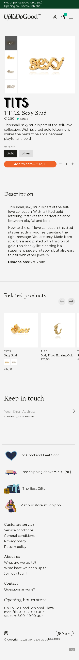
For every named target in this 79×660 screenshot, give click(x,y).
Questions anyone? (19, 589)
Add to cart (30, 164)
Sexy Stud (10, 355)
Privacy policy (15, 541)
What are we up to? (20, 562)
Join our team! (15, 573)
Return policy (15, 547)
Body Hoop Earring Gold (57, 355)
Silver (26, 153)
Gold (10, 153)
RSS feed (54, 638)
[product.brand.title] (39, 103)
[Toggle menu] (71, 17)
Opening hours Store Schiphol (22, 6)
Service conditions (18, 530)
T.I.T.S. (8, 351)
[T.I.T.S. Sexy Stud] (21, 330)
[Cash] (72, 650)
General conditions (19, 536)
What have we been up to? (26, 568)
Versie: (9, 147)
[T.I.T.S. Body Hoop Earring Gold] (58, 330)
